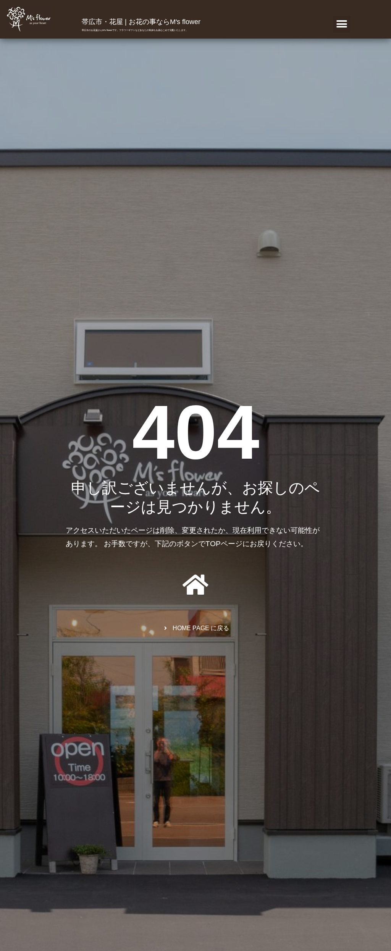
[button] (341, 24)
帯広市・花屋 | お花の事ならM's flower (141, 22)
